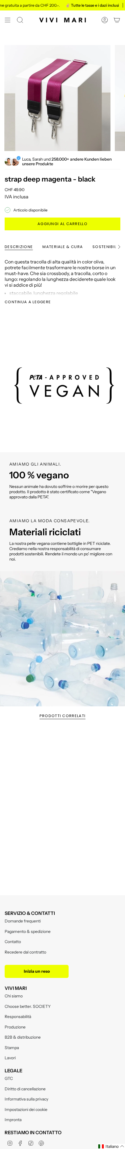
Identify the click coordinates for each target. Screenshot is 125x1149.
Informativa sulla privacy (26, 1099)
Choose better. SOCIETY (28, 1006)
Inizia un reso (37, 971)
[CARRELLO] (117, 20)
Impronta (13, 1119)
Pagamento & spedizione (28, 931)
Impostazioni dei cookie (26, 1109)
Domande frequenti (23, 921)
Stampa (12, 1047)
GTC (9, 1078)
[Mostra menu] (7, 20)
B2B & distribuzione (23, 1037)
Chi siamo (14, 996)
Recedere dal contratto (25, 952)
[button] (111, 1146)
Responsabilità (18, 1016)
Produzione (15, 1027)
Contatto (13, 941)
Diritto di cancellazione (25, 1088)
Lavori (10, 1057)
